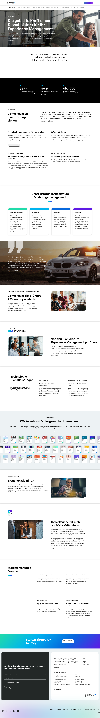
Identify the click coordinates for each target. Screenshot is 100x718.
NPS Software (78, 674)
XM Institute (36, 7)
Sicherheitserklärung (90, 709)
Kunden (84, 658)
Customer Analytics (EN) (60, 679)
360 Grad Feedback (59, 682)
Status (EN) (57, 667)
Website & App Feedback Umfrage (62, 684)
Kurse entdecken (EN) (14, 173)
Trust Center (85, 666)
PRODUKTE (19, 3)
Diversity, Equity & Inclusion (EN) (82, 684)
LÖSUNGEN (26, 3)
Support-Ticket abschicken (60, 658)
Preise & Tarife (86, 664)
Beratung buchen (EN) (14, 314)
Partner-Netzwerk (64, 7)
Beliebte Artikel (57, 689)
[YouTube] (17, 711)
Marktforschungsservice (77, 7)
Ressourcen (34, 3)
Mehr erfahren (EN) (74, 401)
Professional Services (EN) (60, 666)
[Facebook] (6, 711)
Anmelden (75, 3)
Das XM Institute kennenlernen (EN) (60, 359)
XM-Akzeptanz (22, 7)
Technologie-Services (47, 7)
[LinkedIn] (14, 711)
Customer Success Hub (59, 659)
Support (81, 3)
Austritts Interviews (58, 678)
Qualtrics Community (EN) (60, 664)
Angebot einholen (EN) (43, 585)
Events (84, 659)
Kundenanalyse (57, 681)
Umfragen (77, 676)
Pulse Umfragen (79, 681)
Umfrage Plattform (58, 674)
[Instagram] (3, 711)
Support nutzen (56, 165)
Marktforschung (79, 678)
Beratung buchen (13, 145)
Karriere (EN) (71, 659)
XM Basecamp (86, 662)
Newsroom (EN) (72, 662)
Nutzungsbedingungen (76, 709)
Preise (41, 3)
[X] (10, 711)
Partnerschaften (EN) (73, 661)
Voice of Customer (79, 679)
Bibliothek (85, 661)
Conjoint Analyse (79, 682)
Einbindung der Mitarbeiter (60, 676)
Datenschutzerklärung (62, 709)
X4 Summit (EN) (72, 658)
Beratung (29, 7)
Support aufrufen (13, 495)
